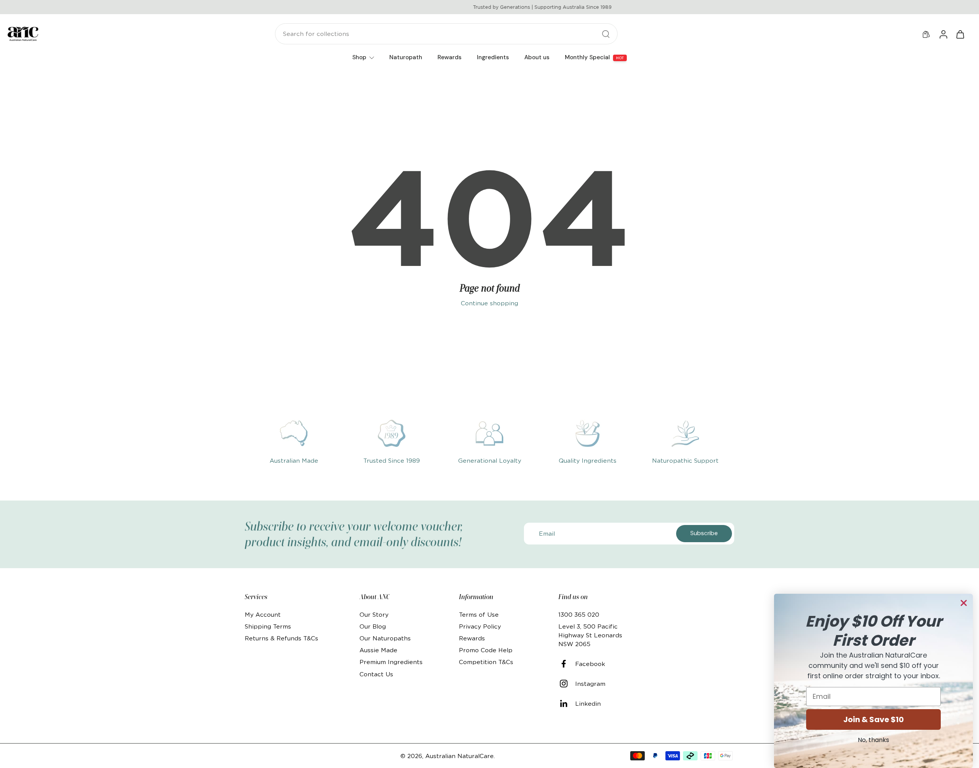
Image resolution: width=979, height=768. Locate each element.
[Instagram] (566, 683)
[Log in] (943, 34)
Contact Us (376, 674)
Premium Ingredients (391, 662)
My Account (263, 614)
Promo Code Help (485, 650)
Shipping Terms (268, 626)
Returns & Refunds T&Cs (281, 638)
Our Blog (372, 626)
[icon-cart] (959, 34)
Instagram (590, 684)
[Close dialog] (964, 603)
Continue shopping (489, 303)
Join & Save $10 (873, 719)
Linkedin (588, 703)
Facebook (590, 664)
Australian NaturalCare (459, 756)
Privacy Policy (480, 626)
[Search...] (605, 34)
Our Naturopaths (385, 638)
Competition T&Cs (486, 662)
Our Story (374, 614)
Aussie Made (378, 650)
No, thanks (873, 740)
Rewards (472, 638)
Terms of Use (479, 614)
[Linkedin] (566, 703)
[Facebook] (566, 663)
